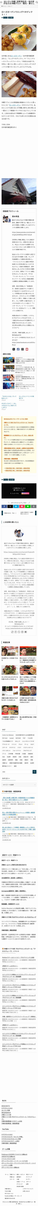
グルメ (5, 17)
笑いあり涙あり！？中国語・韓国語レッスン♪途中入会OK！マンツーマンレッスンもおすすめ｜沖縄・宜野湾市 (18, 829)
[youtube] (25, 632)
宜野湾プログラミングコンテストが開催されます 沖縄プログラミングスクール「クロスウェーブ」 (24, 386)
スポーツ (28, 1181)
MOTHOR (18, 738)
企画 (27, 1184)
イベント (14, 744)
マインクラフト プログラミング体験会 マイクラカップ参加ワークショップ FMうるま (19, 986)
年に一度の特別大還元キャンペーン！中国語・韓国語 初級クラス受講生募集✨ (18, 813)
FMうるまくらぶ (9, 1193)
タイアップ (29, 1177)
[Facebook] (18, 349)
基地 (32, 757)
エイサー (28, 1179)
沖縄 (31, 760)
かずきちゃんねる (7, 1108)
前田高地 (30, 753)
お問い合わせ (26, 1191)
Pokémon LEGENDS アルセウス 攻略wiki (14, 1154)
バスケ (19, 747)
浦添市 (26, 763)
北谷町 (9, 757)
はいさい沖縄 (6, 1110)
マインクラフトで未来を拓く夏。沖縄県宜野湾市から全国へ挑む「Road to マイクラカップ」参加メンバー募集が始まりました (25, 369)
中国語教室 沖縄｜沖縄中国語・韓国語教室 (17, 468)
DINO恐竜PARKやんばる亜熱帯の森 (25, 735)
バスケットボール (28, 747)
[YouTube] (27, 349)
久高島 (24, 753)
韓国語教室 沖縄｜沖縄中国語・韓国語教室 (17, 470)
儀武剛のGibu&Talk (10, 1198)
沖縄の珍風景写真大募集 (15, 763)
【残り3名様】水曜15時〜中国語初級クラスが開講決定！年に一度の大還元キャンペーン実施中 (18, 799)
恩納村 (26, 760)
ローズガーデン (16, 56)
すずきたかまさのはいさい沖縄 (11, 1139)
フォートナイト (17, 750)
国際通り (19, 1177)
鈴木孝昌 (19, 540)
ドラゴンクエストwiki (8, 1159)
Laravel (11, 738)
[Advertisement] (19, 1074)
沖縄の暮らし (8, 1188)
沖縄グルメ (12, 1174)
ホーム (6, 1174)
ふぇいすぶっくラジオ (28, 741)
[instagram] (22, 632)
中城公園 (17, 753)
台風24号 (25, 757)
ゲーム (26, 744)
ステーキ (4, 747)
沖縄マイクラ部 (6, 1115)
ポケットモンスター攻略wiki (10, 1167)
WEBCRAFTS (6, 1106)
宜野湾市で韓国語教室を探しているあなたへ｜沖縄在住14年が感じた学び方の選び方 (24, 378)
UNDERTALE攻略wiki (8, 1156)
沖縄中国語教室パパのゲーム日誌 (12, 1121)
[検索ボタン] (37, 2)
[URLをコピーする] (33, 506)
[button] (4, 506)
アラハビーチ (5, 744)
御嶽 (16, 760)
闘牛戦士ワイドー (7, 766)
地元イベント (29, 1174)
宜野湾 (4, 760)
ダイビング (20, 1184)
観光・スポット (21, 1174)
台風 (20, 757)
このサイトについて (28, 1188)
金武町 (32, 763)
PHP (24, 738)
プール (4, 753)
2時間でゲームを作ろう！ (10, 966)
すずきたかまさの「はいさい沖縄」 (12, 1137)
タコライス (12, 747)
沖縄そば (4, 763)
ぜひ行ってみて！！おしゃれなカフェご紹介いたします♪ (9, 405)
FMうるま (4, 738)
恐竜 (21, 760)
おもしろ (17, 741)
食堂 (15, 766)
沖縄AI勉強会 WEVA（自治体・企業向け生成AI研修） (19, 448)
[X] (13, 349)
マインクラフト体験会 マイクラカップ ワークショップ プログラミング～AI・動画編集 (19, 975)
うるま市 (30, 738)
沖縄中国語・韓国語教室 (11, 459)
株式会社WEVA (6, 1112)
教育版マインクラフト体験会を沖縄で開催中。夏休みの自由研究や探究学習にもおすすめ (24, 361)
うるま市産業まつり (7, 741)
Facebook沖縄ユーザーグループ (13, 1196)
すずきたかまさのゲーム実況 (10, 1141)
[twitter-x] (19, 632)
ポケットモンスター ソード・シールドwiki (15, 1161)
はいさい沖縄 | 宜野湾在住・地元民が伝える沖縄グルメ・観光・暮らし (19, 2)
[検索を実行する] (34, 772)
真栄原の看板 (20, 1186)
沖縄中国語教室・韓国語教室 (10, 1123)
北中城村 (11, 17)
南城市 (14, 757)
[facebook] (15, 632)
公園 (18, 1179)
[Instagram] (22, 349)
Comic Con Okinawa (7, 735)
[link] (12, 632)
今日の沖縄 (8, 1191)
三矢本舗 (10, 753)
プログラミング (27, 750)
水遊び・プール (21, 1181)
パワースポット (6, 750)
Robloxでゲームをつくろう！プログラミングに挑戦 (18, 957)
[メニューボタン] (1, 2)
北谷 (3, 757)
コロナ (32, 744)
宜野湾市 (10, 760)
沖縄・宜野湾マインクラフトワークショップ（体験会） (19, 1016)
